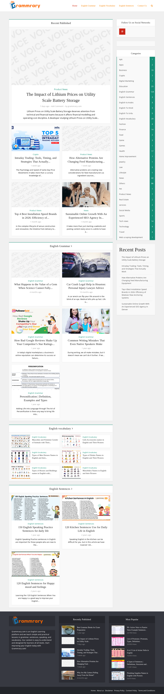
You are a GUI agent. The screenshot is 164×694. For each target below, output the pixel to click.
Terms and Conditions (146, 690)
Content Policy (131, 690)
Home (74, 6)
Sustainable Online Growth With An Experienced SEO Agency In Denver (135, 307)
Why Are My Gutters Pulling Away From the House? (87, 674)
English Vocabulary (107, 6)
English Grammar (88, 6)
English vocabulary (60, 428)
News (86, 210)
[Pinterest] (122, 31)
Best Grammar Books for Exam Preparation (88, 628)
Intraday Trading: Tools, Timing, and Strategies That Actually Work (135, 269)
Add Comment (57, 106)
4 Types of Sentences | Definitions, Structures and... (137, 663)
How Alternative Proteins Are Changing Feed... (87, 662)
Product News (61, 89)
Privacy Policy (119, 690)
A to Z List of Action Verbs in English (138, 651)
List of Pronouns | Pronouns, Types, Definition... (137, 640)
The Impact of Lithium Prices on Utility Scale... (88, 640)
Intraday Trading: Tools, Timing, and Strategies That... (88, 651)
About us (100, 690)
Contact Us (142, 6)
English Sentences (126, 6)
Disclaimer (109, 690)
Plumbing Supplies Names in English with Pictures (137, 674)
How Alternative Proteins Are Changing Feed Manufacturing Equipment (135, 280)
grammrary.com (75, 106)
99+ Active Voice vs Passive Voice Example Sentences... (137, 628)
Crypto (35, 154)
